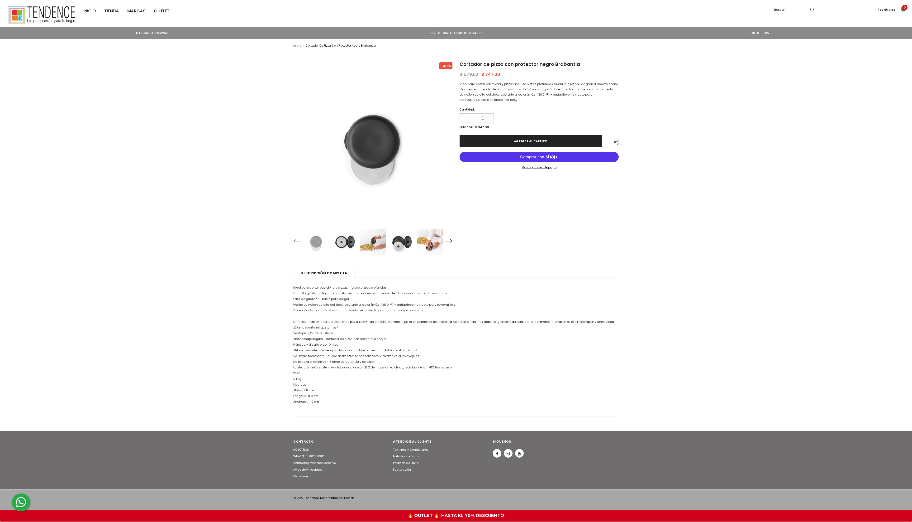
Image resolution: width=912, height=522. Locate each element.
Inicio (297, 46)
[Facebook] (497, 453)
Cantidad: (467, 109)
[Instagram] (508, 453)
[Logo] (41, 15)
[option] (152, 33)
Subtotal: (467, 127)
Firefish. (349, 498)
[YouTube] (519, 453)
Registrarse (886, 10)
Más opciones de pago (539, 167)
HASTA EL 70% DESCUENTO (472, 515)
